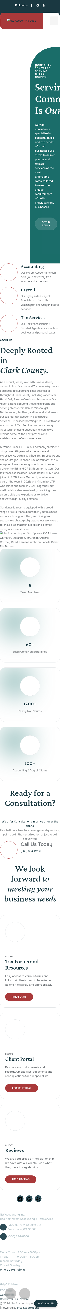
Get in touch (46, 224)
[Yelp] (44, 5)
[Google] (37, 5)
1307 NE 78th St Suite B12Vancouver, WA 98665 (24, 1227)
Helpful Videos (9, 1284)
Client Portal (19, 1059)
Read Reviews (21, 1179)
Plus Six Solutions (28, 1308)
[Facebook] (31, 5)
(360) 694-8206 (31, 851)
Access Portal (22, 1088)
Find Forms (19, 996)
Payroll (28, 289)
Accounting (32, 266)
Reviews (14, 1150)
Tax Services (33, 317)
